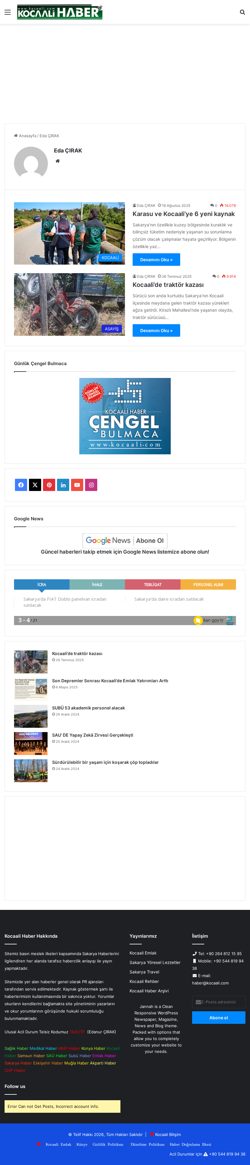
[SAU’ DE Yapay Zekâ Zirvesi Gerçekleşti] (31, 743)
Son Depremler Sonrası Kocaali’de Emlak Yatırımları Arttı (110, 680)
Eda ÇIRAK (68, 150)
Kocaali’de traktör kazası (168, 284)
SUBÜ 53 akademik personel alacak (88, 707)
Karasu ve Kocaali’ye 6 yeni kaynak (184, 214)
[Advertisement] (125, 76)
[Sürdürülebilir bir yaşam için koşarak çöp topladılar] (31, 770)
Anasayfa (27, 135)
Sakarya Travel (144, 971)
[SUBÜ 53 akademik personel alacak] (31, 716)
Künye (82, 1144)
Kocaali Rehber (144, 981)
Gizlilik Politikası (108, 1144)
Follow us (15, 1086)
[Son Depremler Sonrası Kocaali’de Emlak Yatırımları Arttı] (31, 689)
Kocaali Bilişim (168, 1134)
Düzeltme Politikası (148, 1144)
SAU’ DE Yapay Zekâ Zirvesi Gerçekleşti (92, 735)
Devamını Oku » (156, 259)
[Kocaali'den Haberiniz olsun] (59, 12)
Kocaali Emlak (143, 953)
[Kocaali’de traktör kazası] (31, 661)
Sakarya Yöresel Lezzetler (155, 962)
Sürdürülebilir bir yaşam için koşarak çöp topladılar (105, 762)
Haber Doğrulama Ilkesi (190, 1144)
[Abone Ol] (125, 540)
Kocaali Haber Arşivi (149, 990)
